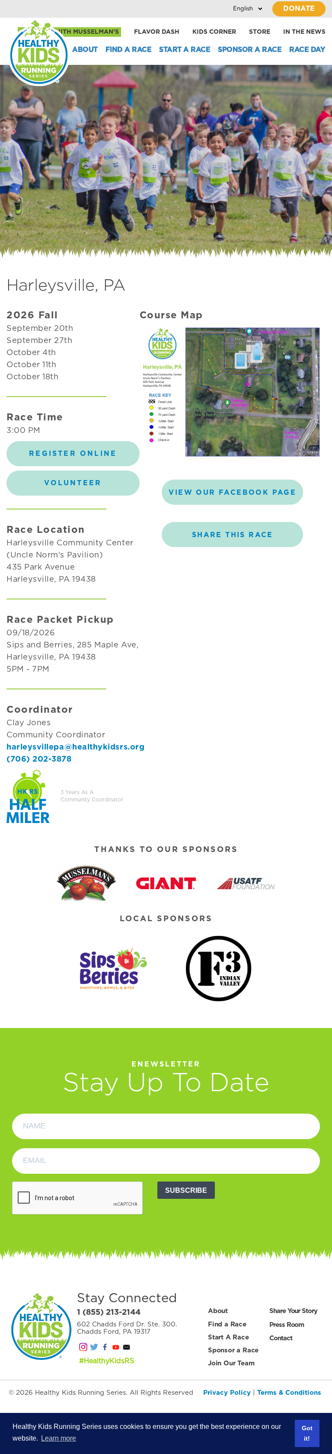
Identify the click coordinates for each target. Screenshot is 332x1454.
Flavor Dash (156, 32)
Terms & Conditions (289, 1393)
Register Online (73, 453)
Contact (280, 1338)
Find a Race (128, 49)
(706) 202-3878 (39, 759)
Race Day (307, 49)
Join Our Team (231, 1363)
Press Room (286, 1325)
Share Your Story (293, 1311)
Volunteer (73, 483)
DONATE (299, 8)
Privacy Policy (227, 1393)
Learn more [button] (58, 1438)
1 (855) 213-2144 (108, 1312)
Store (259, 32)
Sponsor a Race (249, 49)
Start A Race (184, 49)
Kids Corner (214, 32)
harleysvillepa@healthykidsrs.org (75, 747)
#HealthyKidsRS (106, 1361)
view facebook (232, 492)
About (85, 49)
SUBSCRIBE (186, 1190)
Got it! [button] (307, 1433)
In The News (304, 32)
